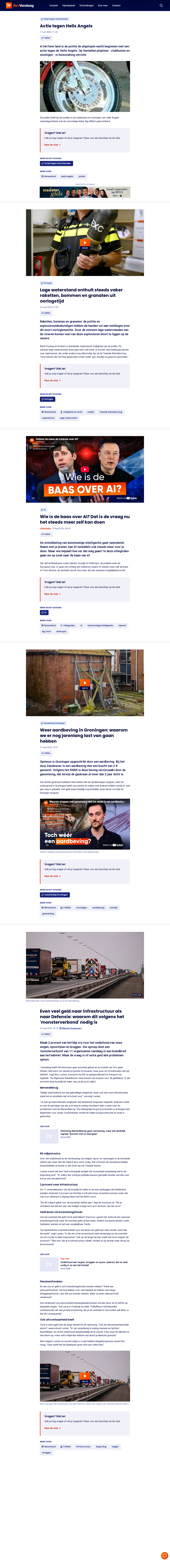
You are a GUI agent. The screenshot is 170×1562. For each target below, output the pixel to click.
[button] (46, 37)
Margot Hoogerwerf (72, 1028)
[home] (20, 6)
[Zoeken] (161, 6)
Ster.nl (92, 184)
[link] (55, 19)
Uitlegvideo (45, 528)
